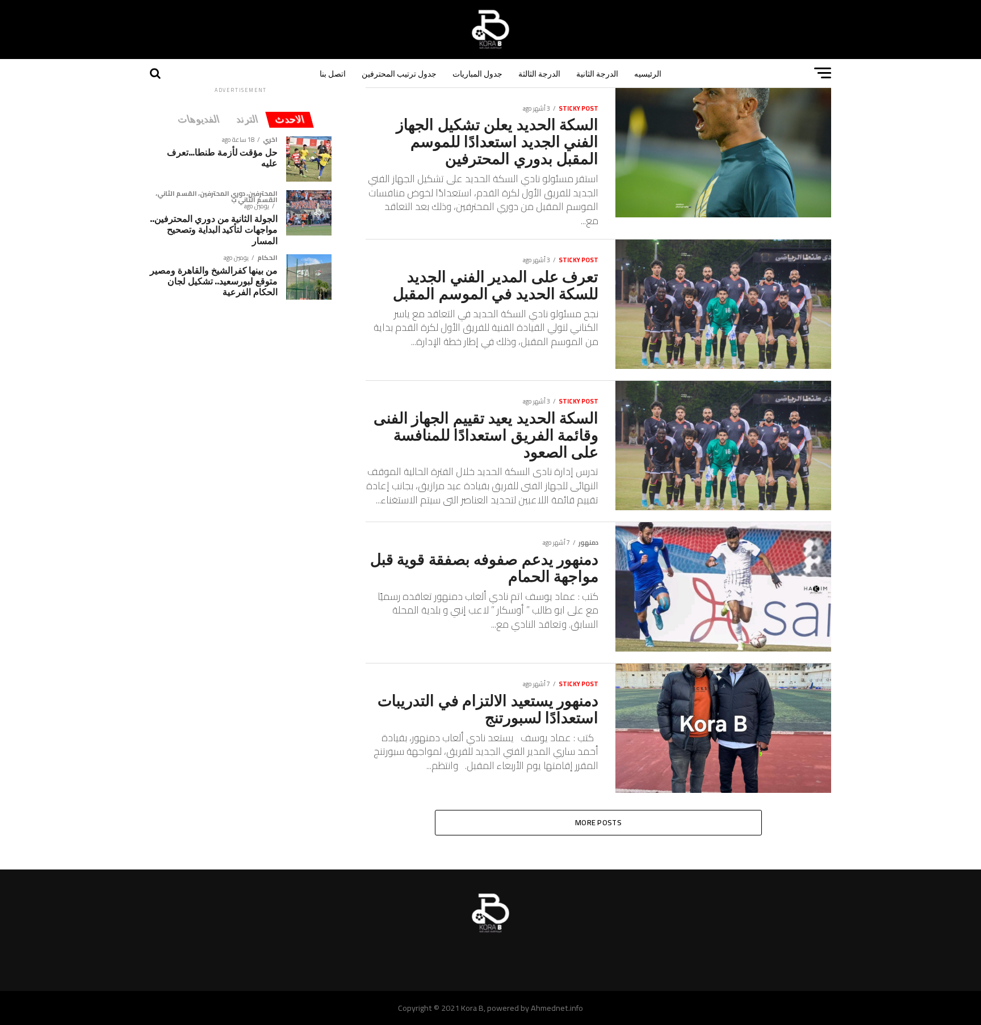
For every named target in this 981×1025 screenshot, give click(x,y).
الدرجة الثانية (597, 73)
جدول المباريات (477, 73)
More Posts (598, 822)
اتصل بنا (333, 73)
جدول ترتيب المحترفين (399, 73)
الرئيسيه (647, 73)
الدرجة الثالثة (539, 73)
